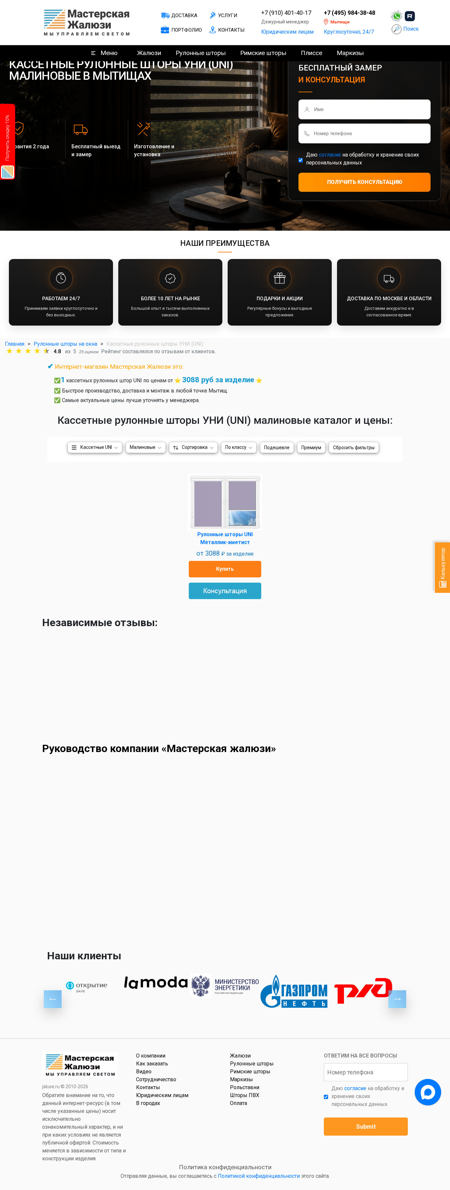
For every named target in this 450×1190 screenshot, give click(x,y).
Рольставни (244, 1087)
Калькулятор (443, 564)
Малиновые (142, 447)
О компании (150, 1056)
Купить (225, 569)
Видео (144, 1071)
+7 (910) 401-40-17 (286, 13)
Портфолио (186, 30)
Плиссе (311, 53)
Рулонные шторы (201, 53)
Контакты (231, 30)
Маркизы (350, 53)
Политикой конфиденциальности (259, 1176)
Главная (14, 344)
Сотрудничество (156, 1079)
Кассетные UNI (96, 447)
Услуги (227, 15)
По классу (235, 447)
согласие (330, 155)
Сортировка (195, 447)
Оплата (238, 1103)
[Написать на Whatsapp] (396, 16)
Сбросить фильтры (354, 447)
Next (397, 999)
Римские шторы (263, 53)
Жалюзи (149, 53)
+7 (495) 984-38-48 (349, 13)
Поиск (411, 29)
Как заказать (152, 1063)
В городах (148, 1103)
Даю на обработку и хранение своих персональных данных (362, 159)
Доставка (184, 15)
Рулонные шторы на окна (65, 344)
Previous (53, 999)
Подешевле (277, 447)
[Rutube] (409, 16)
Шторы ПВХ (244, 1095)
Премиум (311, 447)
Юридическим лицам (287, 32)
